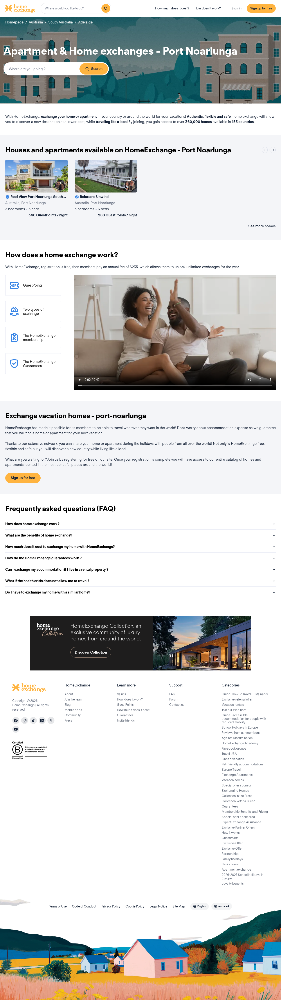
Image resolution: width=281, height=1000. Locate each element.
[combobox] (76, 8)
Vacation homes (233, 780)
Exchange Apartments (237, 775)
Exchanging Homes (235, 790)
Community (73, 715)
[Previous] (265, 150)
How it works (231, 832)
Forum (173, 699)
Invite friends (126, 720)
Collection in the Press (237, 796)
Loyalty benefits (233, 883)
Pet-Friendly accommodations (242, 764)
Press (68, 720)
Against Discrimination (237, 738)
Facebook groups (234, 748)
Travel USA (229, 754)
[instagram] (24, 720)
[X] (50, 720)
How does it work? (208, 8)
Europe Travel (231, 769)
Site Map (179, 906)
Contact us (176, 704)
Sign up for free (261, 8)
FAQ (172, 694)
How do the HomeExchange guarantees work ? (43, 558)
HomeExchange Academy (240, 743)
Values (121, 694)
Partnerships (230, 854)
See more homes (262, 226)
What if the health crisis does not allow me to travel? (47, 581)
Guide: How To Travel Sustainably (245, 694)
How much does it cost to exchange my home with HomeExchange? (60, 547)
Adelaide (85, 22)
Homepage (14, 22)
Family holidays (232, 859)
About (69, 694)
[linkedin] (42, 720)
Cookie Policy (135, 906)
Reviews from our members (241, 732)
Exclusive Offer (232, 843)
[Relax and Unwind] (106, 189)
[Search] (105, 8)
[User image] (60, 185)
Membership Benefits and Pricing (245, 811)
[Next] (273, 150)
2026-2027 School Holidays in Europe (242, 876)
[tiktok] (33, 720)
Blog (68, 704)
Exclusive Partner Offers (238, 827)
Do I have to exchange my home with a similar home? (47, 592)
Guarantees (125, 715)
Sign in (236, 8)
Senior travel (230, 864)
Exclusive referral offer (237, 699)
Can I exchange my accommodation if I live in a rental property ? (56, 569)
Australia (36, 22)
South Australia (60, 22)
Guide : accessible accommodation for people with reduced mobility (244, 718)
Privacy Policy (110, 906)
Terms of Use (58, 906)
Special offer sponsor (236, 785)
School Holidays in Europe (240, 727)
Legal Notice (158, 906)
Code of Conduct (84, 906)
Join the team (74, 699)
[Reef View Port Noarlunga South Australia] (36, 189)
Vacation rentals (233, 704)
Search (97, 69)
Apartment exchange (236, 869)
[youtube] (15, 729)
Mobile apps (73, 710)
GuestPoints (125, 704)
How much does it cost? (172, 8)
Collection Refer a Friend (239, 801)
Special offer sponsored (238, 817)
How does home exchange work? (32, 524)
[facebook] (15, 720)
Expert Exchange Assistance (241, 822)
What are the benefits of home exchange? (38, 535)
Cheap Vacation (233, 759)
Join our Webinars (234, 710)
